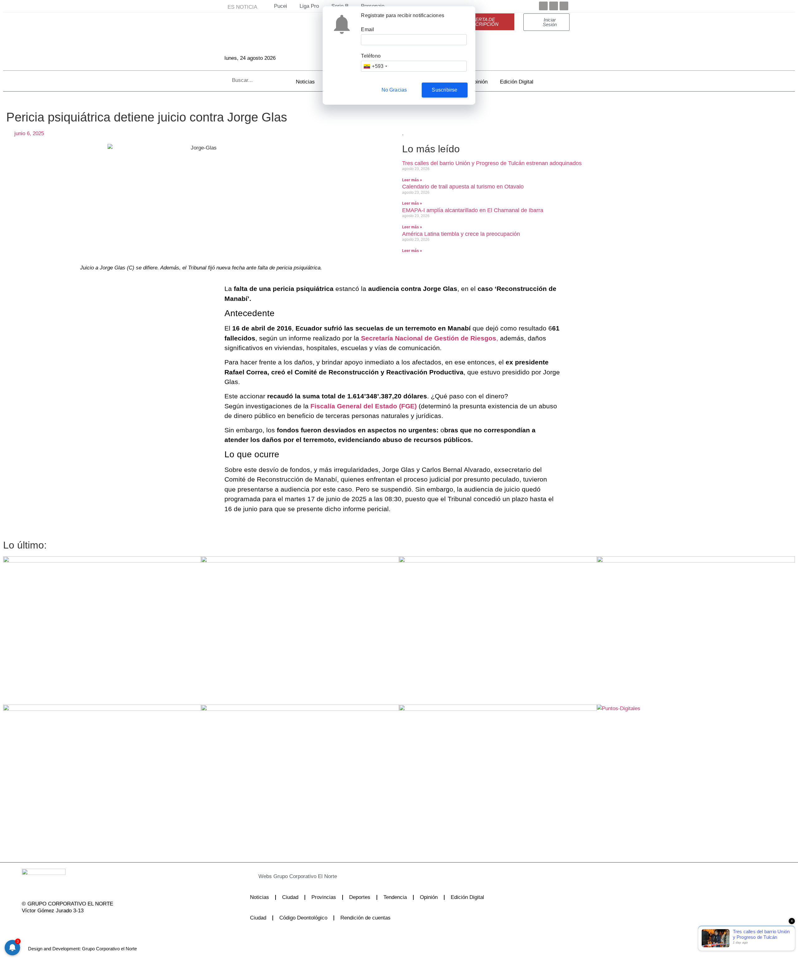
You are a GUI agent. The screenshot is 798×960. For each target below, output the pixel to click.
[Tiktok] (73, 923)
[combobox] (375, 66)
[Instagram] (57, 923)
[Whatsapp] (89, 923)
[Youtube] (564, 6)
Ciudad (290, 897)
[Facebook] (543, 6)
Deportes (359, 897)
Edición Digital (516, 82)
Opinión (479, 82)
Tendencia (395, 897)
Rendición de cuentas (365, 918)
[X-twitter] (42, 923)
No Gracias (394, 90)
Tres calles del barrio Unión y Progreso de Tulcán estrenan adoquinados (492, 163)
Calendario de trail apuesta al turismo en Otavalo (463, 186)
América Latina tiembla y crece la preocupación (461, 234)
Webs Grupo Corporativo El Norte (297, 876)
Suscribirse (444, 90)
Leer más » (412, 180)
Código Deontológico (303, 918)
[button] (375, 876)
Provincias (323, 897)
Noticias (305, 82)
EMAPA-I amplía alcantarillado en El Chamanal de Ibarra (472, 210)
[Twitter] (553, 6)
